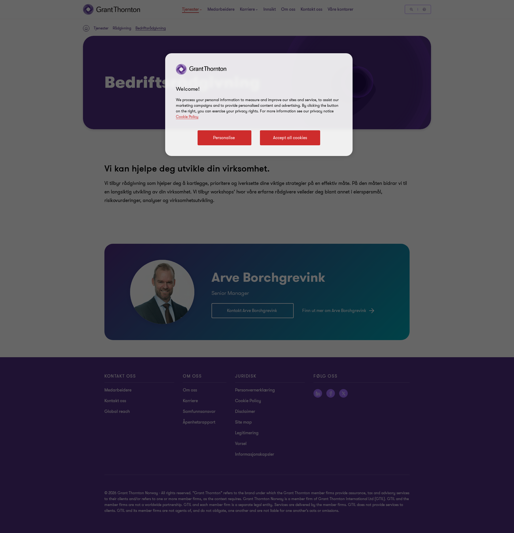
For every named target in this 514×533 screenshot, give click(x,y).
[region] (259, 104)
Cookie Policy (187, 116)
